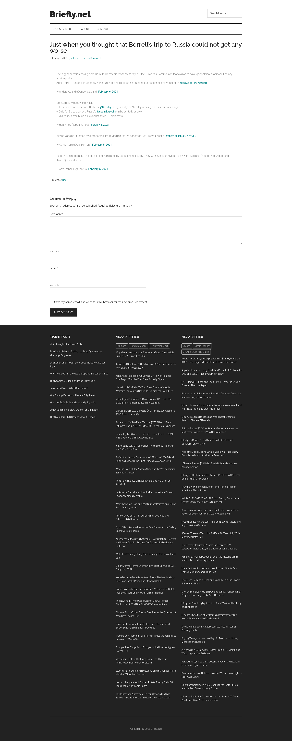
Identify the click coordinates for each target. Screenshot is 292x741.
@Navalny (105, 107)
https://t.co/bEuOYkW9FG (181, 135)
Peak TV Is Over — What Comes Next (69, 388)
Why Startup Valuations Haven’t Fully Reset (72, 395)
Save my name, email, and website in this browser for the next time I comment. (101, 302)
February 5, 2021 (99, 124)
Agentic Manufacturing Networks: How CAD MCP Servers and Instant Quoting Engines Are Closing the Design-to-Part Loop (146, 542)
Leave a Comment (91, 58)
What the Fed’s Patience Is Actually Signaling (73, 402)
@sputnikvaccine (107, 111)
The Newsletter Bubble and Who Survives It (72, 381)
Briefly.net (70, 14)
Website (54, 285)
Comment (56, 214)
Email (54, 268)
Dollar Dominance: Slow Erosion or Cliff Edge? (74, 409)
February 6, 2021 (108, 91)
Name (54, 251)
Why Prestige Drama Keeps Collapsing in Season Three (79, 373)
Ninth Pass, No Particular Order (66, 344)
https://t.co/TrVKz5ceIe (194, 82)
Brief (65, 180)
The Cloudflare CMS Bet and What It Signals (72, 417)
